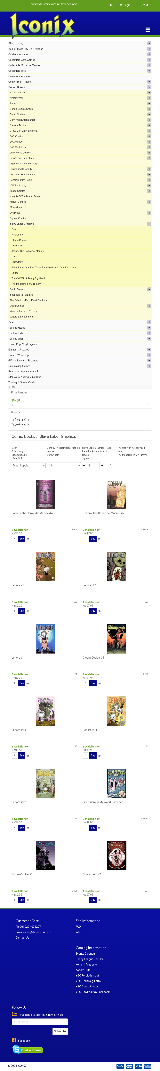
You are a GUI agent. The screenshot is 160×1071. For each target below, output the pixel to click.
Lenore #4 (18, 657)
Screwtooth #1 (92, 874)
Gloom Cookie (19, 240)
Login (126, 5)
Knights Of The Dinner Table (25, 196)
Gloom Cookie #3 (93, 657)
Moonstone (16, 207)
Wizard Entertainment (21, 316)
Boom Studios (17, 114)
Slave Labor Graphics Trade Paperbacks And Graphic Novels (44, 267)
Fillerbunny (17, 234)
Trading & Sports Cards (21, 382)
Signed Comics (18, 218)
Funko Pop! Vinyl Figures (22, 344)
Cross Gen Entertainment (23, 130)
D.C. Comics (16, 136)
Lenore (15, 256)
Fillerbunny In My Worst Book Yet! (103, 802)
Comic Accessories (19, 76)
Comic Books (16, 87)
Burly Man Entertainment (23, 120)
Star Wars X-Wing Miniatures (24, 376)
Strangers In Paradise (21, 294)
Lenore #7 (89, 585)
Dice (10, 322)
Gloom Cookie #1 (22, 874)
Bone (13, 103)
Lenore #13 (19, 729)
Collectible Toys (17, 70)
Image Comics (17, 191)
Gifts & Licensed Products (23, 360)
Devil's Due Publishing (22, 158)
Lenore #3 (18, 585)
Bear (14, 229)
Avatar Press (16, 98)
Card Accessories (18, 54)
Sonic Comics (17, 289)
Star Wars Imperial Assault (23, 371)
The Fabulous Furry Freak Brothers (28, 300)
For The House (16, 327)
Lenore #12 (19, 802)
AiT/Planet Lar (17, 92)
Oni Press (15, 212)
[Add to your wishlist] (27, 539)
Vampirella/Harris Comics (23, 311)
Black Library (15, 43)
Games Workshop (18, 355)
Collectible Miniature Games (24, 65)
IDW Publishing (18, 185)
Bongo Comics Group (21, 109)
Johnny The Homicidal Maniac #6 (103, 513)
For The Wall (15, 338)
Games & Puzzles (18, 349)
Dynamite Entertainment (23, 174)
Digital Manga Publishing (23, 163)
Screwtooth (17, 262)
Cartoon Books (18, 125)
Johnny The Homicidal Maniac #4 (32, 513)
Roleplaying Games (19, 366)
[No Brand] (22, 419)
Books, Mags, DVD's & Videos (25, 48)
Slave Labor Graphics (22, 223)
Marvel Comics (18, 202)
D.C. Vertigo (16, 141)
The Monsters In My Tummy (26, 284)
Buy (22, 538)
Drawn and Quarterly (21, 169)
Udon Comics (17, 305)
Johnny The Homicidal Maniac (28, 251)
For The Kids (15, 333)
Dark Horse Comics (20, 152)
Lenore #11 (90, 729)
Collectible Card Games (21, 59)
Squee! (15, 273)
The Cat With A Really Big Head (28, 278)
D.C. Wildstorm (18, 147)
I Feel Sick (17, 245)
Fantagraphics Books (21, 180)
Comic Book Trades (19, 81)
